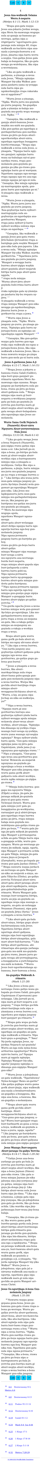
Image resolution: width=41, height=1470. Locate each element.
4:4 (10, 1387)
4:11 (11, 1404)
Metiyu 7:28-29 (22, 1452)
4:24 (11, 1425)
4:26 (11, 1439)
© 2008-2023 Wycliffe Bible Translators (20, 1459)
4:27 (11, 1445)
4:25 (11, 1432)
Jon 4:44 (29, 1425)
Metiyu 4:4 (10, 1390)
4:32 (11, 1452)
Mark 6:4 (19, 1425)
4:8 (10, 1397)
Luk (12, 2)
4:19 (11, 1418)
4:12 (11, 1411)
